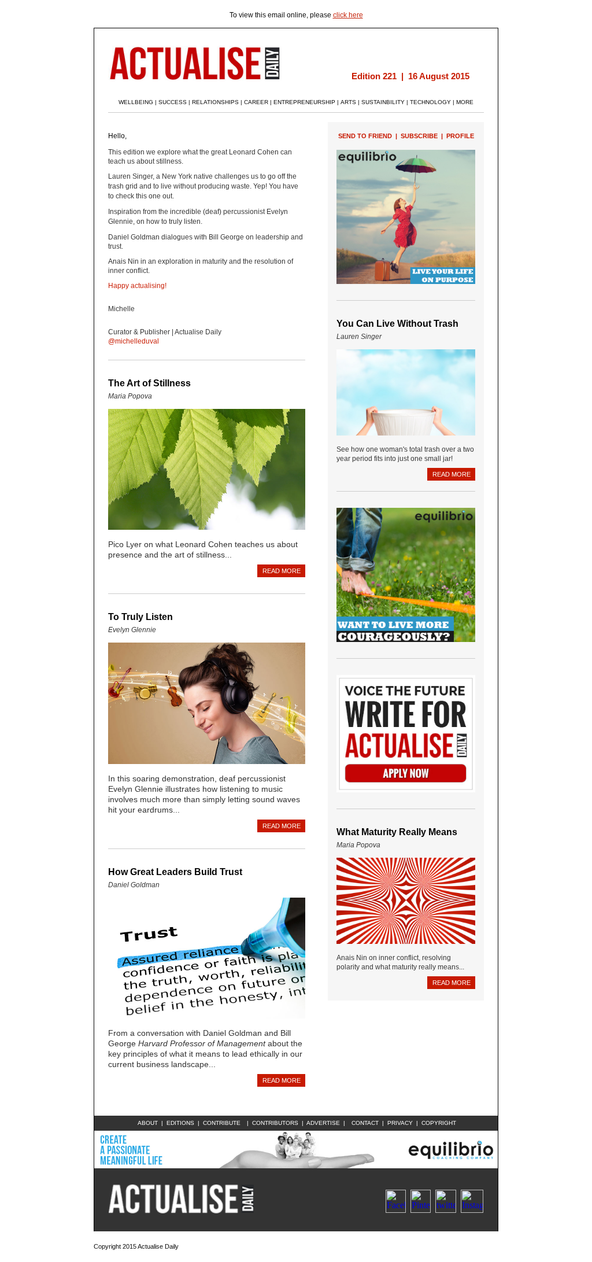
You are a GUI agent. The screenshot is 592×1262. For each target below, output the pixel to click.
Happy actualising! (137, 286)
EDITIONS (180, 1123)
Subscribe (419, 135)
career (256, 102)
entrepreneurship (304, 102)
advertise (323, 1123)
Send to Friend (365, 135)
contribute (221, 1123)
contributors (275, 1123)
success (172, 102)
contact (365, 1123)
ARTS (348, 102)
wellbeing (136, 102)
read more (281, 570)
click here (348, 15)
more (464, 102)
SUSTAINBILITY (383, 102)
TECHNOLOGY (430, 102)
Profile (460, 135)
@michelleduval (133, 341)
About (148, 1123)
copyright (438, 1123)
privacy (400, 1123)
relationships (215, 102)
